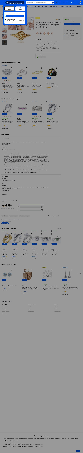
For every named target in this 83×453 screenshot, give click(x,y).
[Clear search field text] (49, 2)
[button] (66, 2)
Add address (15, 16)
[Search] (53, 3)
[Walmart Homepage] (3, 2)
